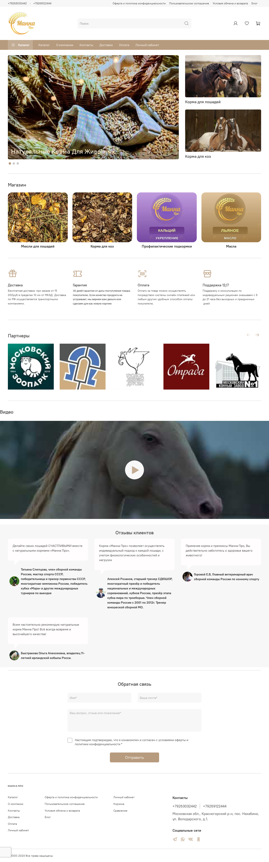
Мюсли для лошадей (37, 246)
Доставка (106, 45)
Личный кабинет (147, 45)
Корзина (118, 804)
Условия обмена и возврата (230, 3)
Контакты (86, 45)
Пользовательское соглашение (189, 3)
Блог (254, 3)
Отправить (134, 757)
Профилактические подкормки (167, 246)
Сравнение (120, 810)
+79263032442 (17, 3)
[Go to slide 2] (14, 163)
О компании (64, 45)
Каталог (24, 45)
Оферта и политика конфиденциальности (139, 3)
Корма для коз (102, 246)
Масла (231, 246)
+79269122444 (42, 3)
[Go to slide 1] (10, 163)
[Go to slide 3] (18, 163)
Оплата (124, 45)
